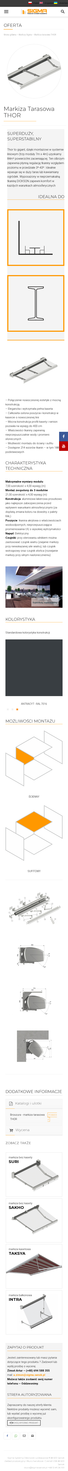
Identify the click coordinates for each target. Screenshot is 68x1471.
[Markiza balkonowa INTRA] (34, 1312)
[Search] (63, 12)
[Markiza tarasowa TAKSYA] (34, 1266)
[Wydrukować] (32, 1435)
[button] (6, 12)
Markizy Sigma (25, 34)
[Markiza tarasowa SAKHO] (34, 1220)
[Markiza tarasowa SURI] (34, 1174)
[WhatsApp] (15, 1435)
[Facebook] (7, 1435)
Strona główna (10, 34)
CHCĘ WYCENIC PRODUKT (25, 1423)
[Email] (24, 1435)
